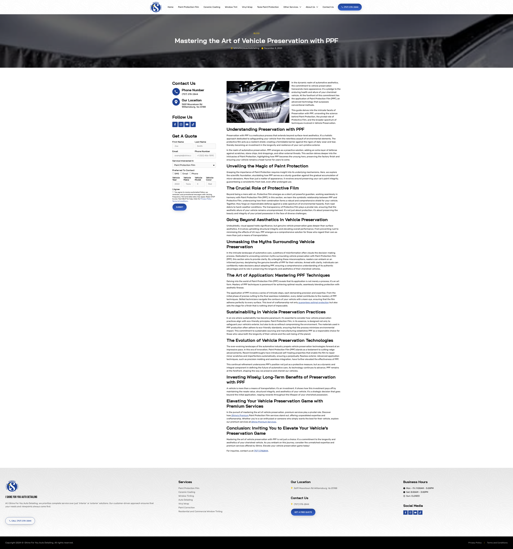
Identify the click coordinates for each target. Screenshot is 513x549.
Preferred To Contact (183, 170)
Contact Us (328, 7)
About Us (310, 7)
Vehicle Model (198, 179)
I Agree (176, 189)
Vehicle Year (176, 179)
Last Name (200, 142)
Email (175, 151)
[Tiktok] (193, 124)
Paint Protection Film (188, 7)
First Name (178, 142)
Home (170, 7)
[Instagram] (181, 124)
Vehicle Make (187, 179)
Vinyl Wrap (247, 7)
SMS (177, 173)
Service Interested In (183, 161)
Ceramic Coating (212, 7)
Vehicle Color (209, 179)
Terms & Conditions (180, 201)
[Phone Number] (176, 91)
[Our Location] (176, 102)
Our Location (192, 100)
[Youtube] (187, 124)
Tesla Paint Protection (268, 7)
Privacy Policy (206, 199)
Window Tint (231, 7)
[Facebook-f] (175, 124)
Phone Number (193, 90)
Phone (195, 173)
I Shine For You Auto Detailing (21, 497)
